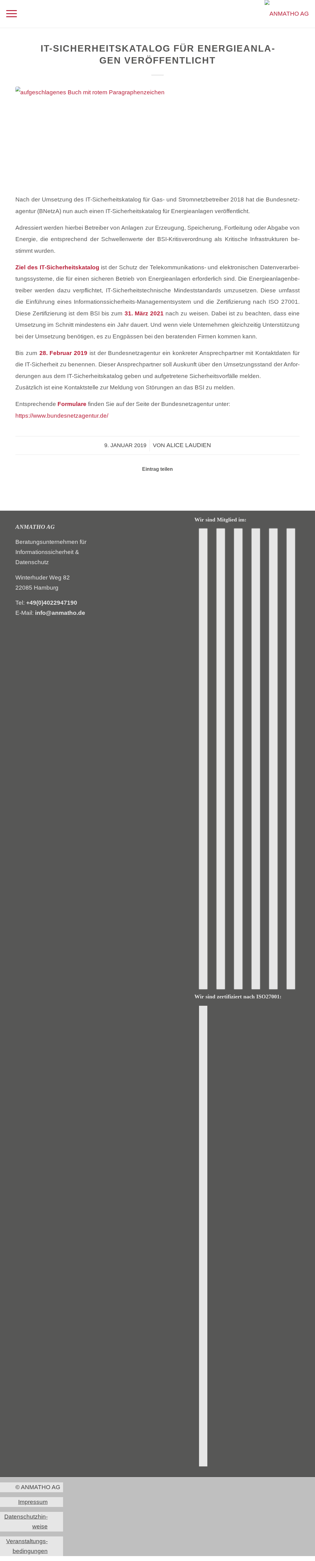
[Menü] (11, 14)
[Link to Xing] (182, 486)
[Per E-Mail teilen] (166, 486)
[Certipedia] (203, 1236)
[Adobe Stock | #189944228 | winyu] (157, 136)
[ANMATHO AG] (287, 14)
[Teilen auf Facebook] (132, 486)
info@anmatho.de (60, 613)
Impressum (33, 1502)
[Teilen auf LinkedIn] (149, 486)
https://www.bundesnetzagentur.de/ (61, 415)
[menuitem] (11, 14)
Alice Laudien (188, 445)
